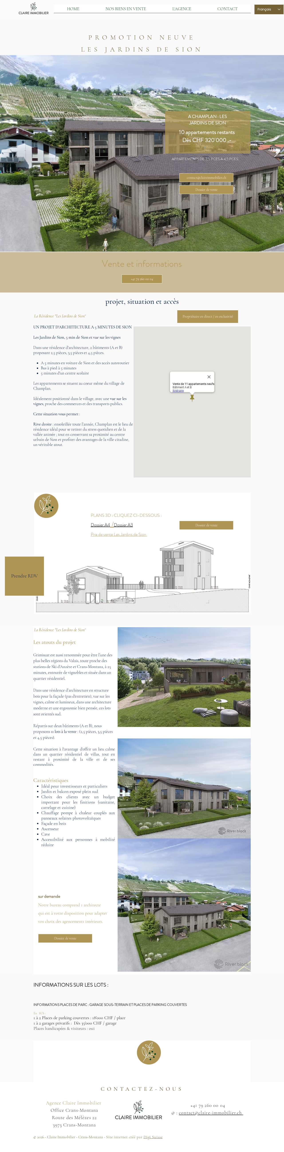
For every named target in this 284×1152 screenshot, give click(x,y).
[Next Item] (276, 153)
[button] (207, 316)
